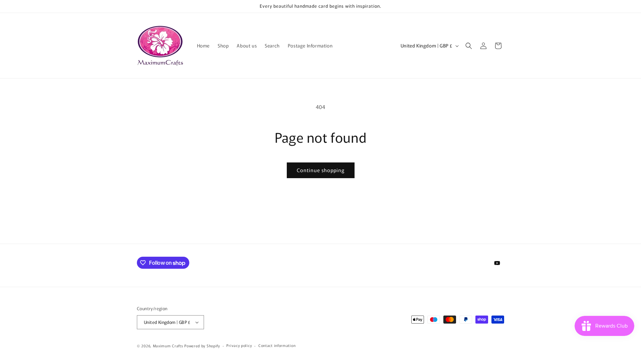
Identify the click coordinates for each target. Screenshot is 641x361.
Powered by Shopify (202, 345)
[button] (468, 45)
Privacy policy (239, 345)
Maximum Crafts (168, 345)
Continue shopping (321, 169)
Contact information (276, 345)
